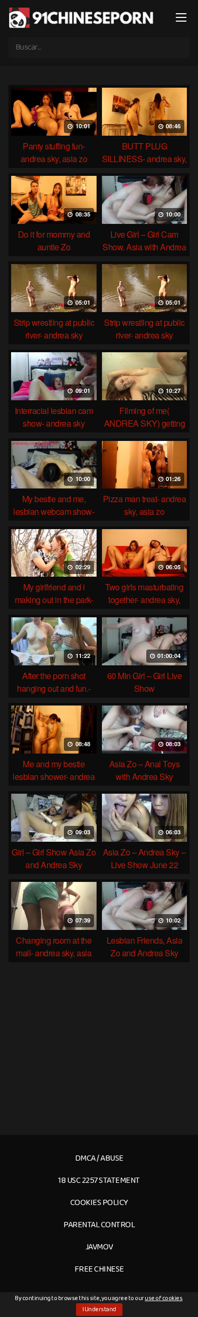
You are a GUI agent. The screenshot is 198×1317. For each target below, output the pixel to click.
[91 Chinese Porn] (82, 17)
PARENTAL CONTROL (99, 1224)
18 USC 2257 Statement (99, 1180)
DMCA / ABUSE (99, 1158)
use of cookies (163, 1298)
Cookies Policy (99, 1202)
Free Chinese (99, 1269)
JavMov (99, 1247)
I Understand (99, 1309)
